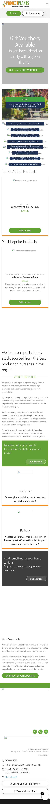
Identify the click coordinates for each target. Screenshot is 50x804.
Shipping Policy (43, 755)
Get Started (35, 461)
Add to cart (25, 230)
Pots (34, 274)
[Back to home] (16, 4)
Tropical (41, 274)
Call (15, 13)
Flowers (9, 274)
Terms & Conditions (28, 752)
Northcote (25, 204)
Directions (34, 13)
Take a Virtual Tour (27, 791)
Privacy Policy (15, 752)
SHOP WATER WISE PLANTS (20, 675)
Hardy (16, 274)
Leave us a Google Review (26, 783)
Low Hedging (25, 274)
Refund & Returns (42, 752)
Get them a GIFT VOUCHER (23, 70)
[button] (47, 4)
